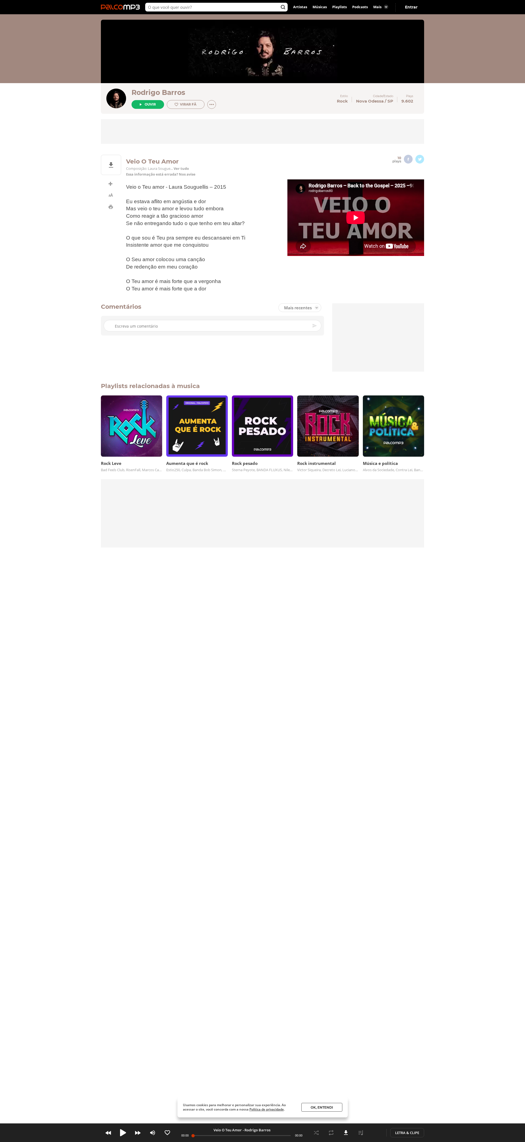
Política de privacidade (266, 1109)
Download (346, 1132)
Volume (152, 1132)
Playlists (339, 7)
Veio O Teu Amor (228, 1130)
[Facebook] (408, 159)
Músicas (320, 7)
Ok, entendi (322, 1107)
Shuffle (316, 1132)
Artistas (300, 7)
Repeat (331, 1132)
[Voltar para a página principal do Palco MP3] (121, 7)
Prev (108, 1132)
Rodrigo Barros (158, 92)
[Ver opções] (211, 104)
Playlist (360, 1132)
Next (137, 1132)
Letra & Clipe (407, 1132)
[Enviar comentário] (315, 326)
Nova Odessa (370, 101)
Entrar (411, 7)
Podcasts (360, 7)
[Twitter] (419, 159)
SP (390, 101)
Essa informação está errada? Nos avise (161, 174)
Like (167, 1132)
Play (123, 1132)
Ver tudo (181, 168)
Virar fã (188, 104)
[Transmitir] (375, 1132)
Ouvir (150, 104)
